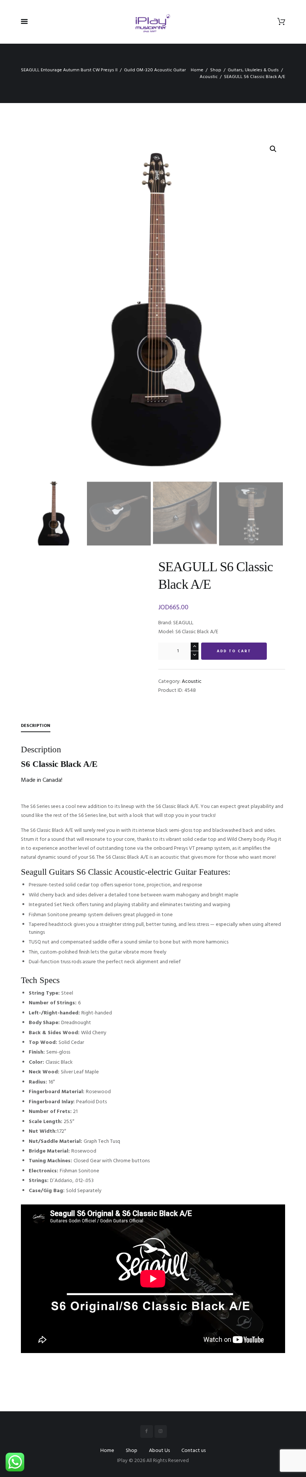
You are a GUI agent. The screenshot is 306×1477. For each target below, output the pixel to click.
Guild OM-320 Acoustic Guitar (155, 70)
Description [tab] (35, 726)
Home (197, 70)
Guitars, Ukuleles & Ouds (253, 70)
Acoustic (209, 77)
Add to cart (234, 651)
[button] (273, 149)
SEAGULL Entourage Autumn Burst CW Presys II (69, 70)
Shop (215, 70)
